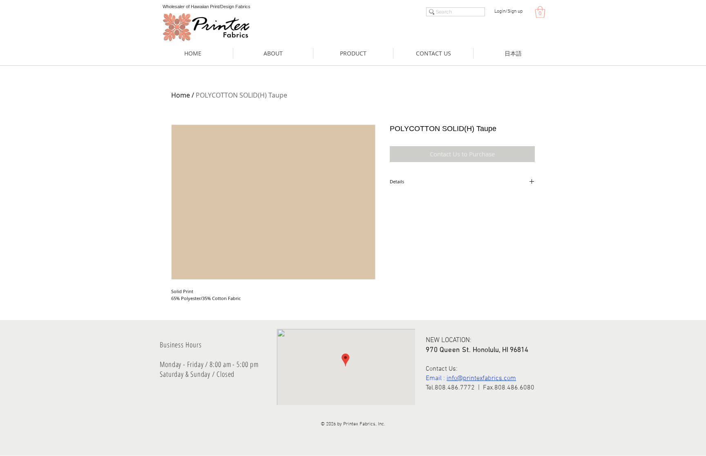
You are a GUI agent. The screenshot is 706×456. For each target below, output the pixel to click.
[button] (540, 12)
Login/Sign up (508, 11)
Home (180, 95)
